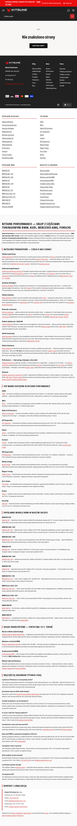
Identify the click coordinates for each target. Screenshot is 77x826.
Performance (50, 85)
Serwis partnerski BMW (47, 180)
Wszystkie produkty (7, 158)
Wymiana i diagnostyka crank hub (11, 644)
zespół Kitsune (27, 813)
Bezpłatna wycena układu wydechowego (13, 634)
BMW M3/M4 (64, 276)
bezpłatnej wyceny (44, 264)
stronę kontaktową (20, 668)
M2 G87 (66, 317)
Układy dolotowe (7, 132)
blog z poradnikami (17, 813)
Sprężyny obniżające (8, 128)
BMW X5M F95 (6, 200)
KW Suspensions (45, 141)
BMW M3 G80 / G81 (7, 174)
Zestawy (34, 74)
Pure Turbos (43, 151)
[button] (3, 10)
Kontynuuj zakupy (38, 45)
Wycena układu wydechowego (52, 3)
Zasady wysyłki (64, 77)
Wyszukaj (62, 69)
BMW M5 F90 (6, 180)
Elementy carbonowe (49, 81)
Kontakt (62, 86)
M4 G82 (21, 264)
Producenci (35, 80)
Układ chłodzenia (7, 145)
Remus (42, 155)
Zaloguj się (69, 3)
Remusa (53, 257)
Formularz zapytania (46, 194)
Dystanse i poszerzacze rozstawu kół (12, 375)
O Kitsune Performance (47, 200)
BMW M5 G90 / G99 (7, 184)
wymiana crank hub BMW (25, 720)
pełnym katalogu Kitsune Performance (12, 815)
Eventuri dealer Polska (46, 187)
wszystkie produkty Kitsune (19, 379)
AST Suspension (45, 132)
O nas (34, 83)
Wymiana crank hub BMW (47, 177)
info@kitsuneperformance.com (43, 760)
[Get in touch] (68, 10)
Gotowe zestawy (7, 155)
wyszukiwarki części (48, 729)
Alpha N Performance (46, 128)
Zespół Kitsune (44, 197)
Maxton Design (44, 145)
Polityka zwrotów (65, 74)
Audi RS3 (27, 264)
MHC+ (42, 125)
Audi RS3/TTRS (38, 302)
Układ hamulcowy (7, 141)
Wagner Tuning (44, 148)
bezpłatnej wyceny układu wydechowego (27, 694)
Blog (33, 86)
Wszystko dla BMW (7, 207)
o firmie (46, 813)
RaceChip (43, 158)
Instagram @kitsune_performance (50, 207)
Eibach (48, 77)
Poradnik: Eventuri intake (47, 184)
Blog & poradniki (44, 171)
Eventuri (48, 74)
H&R (43, 288)
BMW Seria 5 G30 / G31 (8, 197)
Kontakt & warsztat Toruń (47, 203)
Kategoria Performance (8, 363)
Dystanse (4, 151)
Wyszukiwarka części (46, 190)
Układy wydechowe (7, 122)
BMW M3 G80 (15, 264)
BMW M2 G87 (6, 171)
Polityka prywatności (66, 71)
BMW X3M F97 (6, 203)
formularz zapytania (7, 668)
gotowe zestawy (6, 379)
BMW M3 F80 (6, 187)
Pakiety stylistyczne (7, 138)
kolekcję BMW (24, 620)
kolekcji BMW (21, 741)
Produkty (34, 77)
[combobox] (38, 16)
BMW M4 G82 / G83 (7, 177)
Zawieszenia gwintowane (9, 125)
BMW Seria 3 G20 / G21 (8, 194)
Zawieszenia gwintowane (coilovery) (12, 271)
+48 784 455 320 (25, 760)
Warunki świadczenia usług (65, 81)
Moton (32, 276)
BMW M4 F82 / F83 (7, 190)
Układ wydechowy (51, 88)
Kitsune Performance (50, 70)
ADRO (42, 122)
